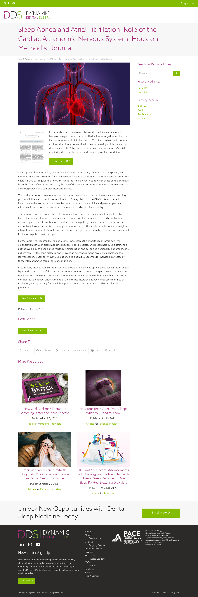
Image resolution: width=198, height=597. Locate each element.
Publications (145, 114)
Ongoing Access (97, 545)
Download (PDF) (61, 161)
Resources (90, 556)
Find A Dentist (92, 576)
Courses (89, 542)
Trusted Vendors (97, 559)
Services (89, 552)
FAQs (87, 562)
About (88, 535)
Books (141, 110)
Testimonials (95, 539)
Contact (93, 566)
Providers (56, 424)
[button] (192, 15)
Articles (32, 424)
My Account (189, 4)
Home (88, 532)
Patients (44, 424)
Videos (141, 118)
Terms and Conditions (159, 593)
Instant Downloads (94, 549)
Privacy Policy (175, 593)
